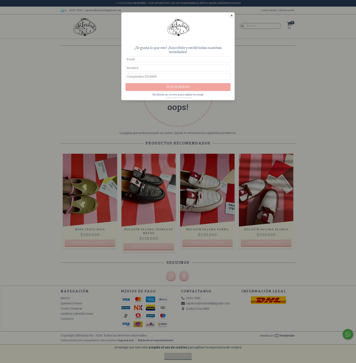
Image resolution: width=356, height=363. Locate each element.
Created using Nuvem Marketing (178, 98)
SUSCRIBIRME (178, 87)
